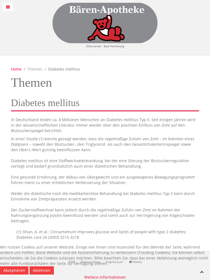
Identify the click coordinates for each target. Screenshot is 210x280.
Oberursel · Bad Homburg (105, 46)
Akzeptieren (14, 270)
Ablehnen (42, 270)
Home (16, 69)
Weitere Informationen (105, 277)
